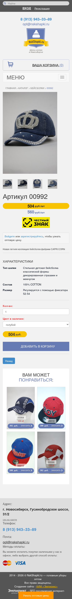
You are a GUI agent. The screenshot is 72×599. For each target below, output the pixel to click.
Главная (11, 88)
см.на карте (10, 519)
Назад (9, 361)
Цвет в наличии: (13, 318)
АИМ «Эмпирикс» (47, 586)
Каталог (23, 88)
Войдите (10, 236)
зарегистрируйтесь (32, 236)
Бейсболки (37, 88)
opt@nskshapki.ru (36, 23)
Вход (27, 8)
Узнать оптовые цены (36, 595)
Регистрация (42, 8)
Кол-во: (8, 306)
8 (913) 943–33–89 (36, 19)
